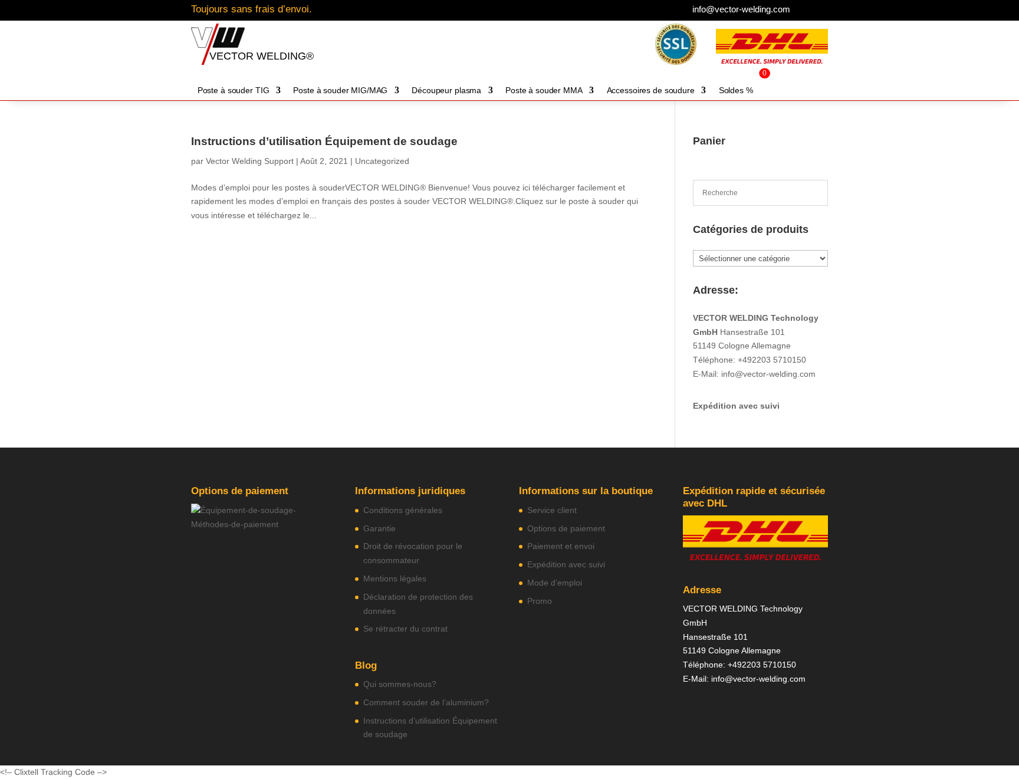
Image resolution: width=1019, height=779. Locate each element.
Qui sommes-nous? (399, 684)
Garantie (379, 528)
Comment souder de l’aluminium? (426, 702)
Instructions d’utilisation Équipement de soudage (324, 141)
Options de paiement (566, 528)
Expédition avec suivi (736, 405)
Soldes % (736, 90)
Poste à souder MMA (543, 90)
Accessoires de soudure (651, 90)
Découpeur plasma (446, 90)
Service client (552, 510)
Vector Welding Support (250, 161)
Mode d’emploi (554, 582)
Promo (539, 601)
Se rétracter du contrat (405, 628)
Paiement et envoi (560, 546)
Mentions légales (394, 578)
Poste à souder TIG (233, 90)
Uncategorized (382, 161)
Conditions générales (402, 510)
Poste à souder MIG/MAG (340, 90)
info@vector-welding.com (741, 9)
